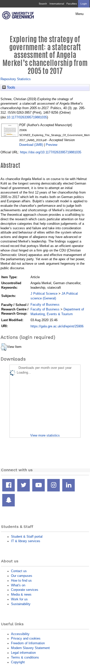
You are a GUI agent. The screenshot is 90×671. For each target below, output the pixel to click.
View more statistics (45, 435)
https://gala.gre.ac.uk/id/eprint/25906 (57, 326)
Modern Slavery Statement (30, 648)
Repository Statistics (15, 79)
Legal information (23, 653)
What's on (18, 585)
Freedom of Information (28, 643)
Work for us (19, 599)
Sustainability (20, 604)
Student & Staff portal (26, 536)
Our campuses (21, 576)
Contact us (19, 571)
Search (43, 3)
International (57, 3)
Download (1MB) (31, 145)
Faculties (71, 3)
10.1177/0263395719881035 (27, 117)
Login (83, 3)
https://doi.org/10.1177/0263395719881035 (50, 152)
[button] (3, 347)
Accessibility (20, 634)
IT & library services (25, 541)
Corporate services (24, 590)
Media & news (21, 594)
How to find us (21, 580)
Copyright (18, 662)
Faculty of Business (45, 304)
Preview (51, 145)
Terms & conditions (25, 657)
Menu (80, 14)
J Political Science (44, 293)
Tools (10, 87)
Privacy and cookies (25, 638)
